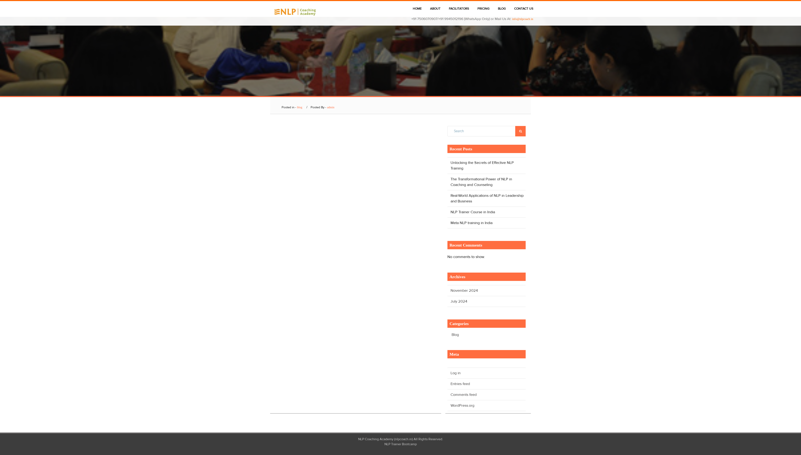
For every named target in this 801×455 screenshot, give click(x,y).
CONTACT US (523, 8)
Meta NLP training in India (471, 223)
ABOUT (435, 8)
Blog (455, 334)
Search (520, 131)
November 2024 (464, 290)
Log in (456, 373)
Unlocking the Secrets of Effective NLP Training (482, 165)
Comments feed (464, 394)
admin (330, 107)
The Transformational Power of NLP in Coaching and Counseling (481, 182)
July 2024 (459, 301)
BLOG (502, 8)
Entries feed (460, 383)
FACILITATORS (459, 8)
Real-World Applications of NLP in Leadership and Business (487, 198)
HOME (417, 8)
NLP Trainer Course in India (473, 212)
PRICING (483, 8)
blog (299, 107)
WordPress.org (462, 405)
